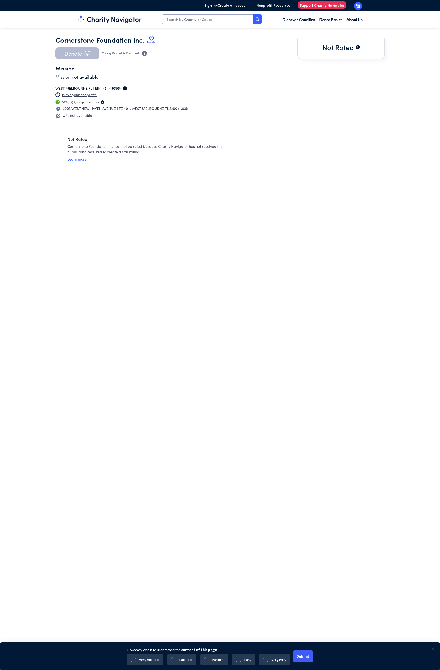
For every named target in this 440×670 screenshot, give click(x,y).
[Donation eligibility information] (144, 53)
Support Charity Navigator (322, 5)
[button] (77, 53)
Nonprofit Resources (273, 5)
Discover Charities (299, 19)
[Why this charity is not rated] (358, 47)
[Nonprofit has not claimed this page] (57, 94)
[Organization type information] (102, 102)
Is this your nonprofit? (79, 94)
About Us (354, 19)
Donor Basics (330, 19)
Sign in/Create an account (226, 5)
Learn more (77, 159)
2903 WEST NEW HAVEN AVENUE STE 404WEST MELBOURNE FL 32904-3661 (125, 108)
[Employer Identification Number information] (125, 88)
